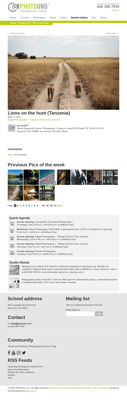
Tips (94, 17)
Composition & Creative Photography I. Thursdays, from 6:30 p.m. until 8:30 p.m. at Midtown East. (45, 223)
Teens (53, 17)
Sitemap (104, 388)
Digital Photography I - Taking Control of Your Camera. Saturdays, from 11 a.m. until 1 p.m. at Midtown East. (52, 245)
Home (13, 17)
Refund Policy (76, 388)
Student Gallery (79, 17)
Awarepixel (31, 391)
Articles (11, 375)
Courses (24, 17)
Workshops (39, 17)
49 (47, 205)
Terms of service (59, 388)
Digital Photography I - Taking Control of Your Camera (34, 119)
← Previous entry (16, 33)
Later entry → (112, 33)
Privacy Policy (91, 388)
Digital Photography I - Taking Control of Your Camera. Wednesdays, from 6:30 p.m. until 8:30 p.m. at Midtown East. (52, 238)
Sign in (116, 10)
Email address (73, 310)
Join (99, 313)
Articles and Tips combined (21, 372)
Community (24, 23)
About (103, 17)
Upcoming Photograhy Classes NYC (25, 366)
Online (63, 17)
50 (51, 205)
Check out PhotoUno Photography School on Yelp (32, 346)
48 (43, 205)
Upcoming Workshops (18, 369)
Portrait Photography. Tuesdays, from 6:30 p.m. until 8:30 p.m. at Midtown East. (45, 252)
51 (55, 205)
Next (60, 205)
